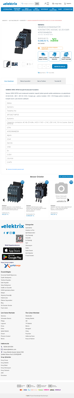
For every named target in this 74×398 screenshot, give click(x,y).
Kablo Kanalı (29, 250)
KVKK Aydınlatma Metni (7, 290)
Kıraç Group (4, 360)
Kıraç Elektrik (4, 362)
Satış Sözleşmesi (6, 285)
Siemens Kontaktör (12, 169)
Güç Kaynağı (36, 9)
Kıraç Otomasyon (6, 368)
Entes (2, 328)
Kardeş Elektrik (30, 318)
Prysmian (28, 333)
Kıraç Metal (4, 365)
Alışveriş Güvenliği (6, 295)
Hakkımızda (4, 297)
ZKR (2, 373)
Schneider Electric (6, 318)
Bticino (27, 326)
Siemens (4, 205)
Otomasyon (68, 9)
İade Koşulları (5, 282)
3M (26, 321)
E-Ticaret (31, 395)
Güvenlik (44, 9)
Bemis (2, 338)
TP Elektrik (29, 323)
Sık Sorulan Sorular (6, 305)
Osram (3, 333)
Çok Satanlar (29, 253)
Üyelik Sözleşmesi (6, 277)
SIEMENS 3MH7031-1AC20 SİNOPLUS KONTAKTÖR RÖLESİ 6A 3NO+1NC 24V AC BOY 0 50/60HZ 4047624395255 (12, 208)
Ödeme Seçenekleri (6, 300)
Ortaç (27, 331)
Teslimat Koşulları (6, 280)
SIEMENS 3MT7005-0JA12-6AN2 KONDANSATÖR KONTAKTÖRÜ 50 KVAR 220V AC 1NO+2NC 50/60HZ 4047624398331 (36, 209)
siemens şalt (21, 169)
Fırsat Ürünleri (30, 255)
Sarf (60, 9)
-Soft (27, 395)
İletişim (3, 292)
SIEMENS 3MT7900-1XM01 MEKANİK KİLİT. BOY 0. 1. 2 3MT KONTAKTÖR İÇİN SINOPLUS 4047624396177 (61, 208)
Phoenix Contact (5, 336)
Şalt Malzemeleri (26, 9)
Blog (2, 303)
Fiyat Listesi (4, 308)
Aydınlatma (7, 9)
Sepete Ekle (59, 66)
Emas (2, 326)
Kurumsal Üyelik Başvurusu (9, 275)
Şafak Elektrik (5, 331)
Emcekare (4, 375)
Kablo (27, 248)
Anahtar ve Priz (17, 9)
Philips (3, 321)
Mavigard (28, 328)
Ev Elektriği (53, 9)
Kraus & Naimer (30, 338)
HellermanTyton (30, 336)
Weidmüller (29, 316)
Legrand (3, 323)
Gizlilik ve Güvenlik (6, 287)
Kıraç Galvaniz (5, 370)
